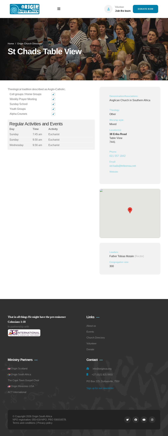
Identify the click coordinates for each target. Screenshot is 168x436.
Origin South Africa (21, 374)
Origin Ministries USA (22, 386)
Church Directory (95, 337)
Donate (90, 349)
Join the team (122, 10)
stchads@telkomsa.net (122, 165)
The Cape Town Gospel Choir (23, 380)
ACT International (17, 392)
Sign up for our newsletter (100, 388)
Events (90, 331)
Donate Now (145, 9)
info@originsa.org (102, 368)
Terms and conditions (24, 422)
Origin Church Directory (29, 43)
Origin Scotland (19, 368)
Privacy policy (44, 422)
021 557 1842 (117, 155)
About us (91, 325)
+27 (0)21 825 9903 (102, 374)
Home (11, 43)
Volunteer (91, 343)
